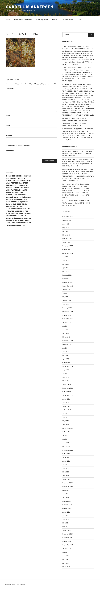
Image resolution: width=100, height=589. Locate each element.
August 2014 (66, 435)
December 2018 (67, 341)
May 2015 (65, 421)
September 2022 (67, 253)
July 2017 (65, 373)
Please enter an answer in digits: (18, 146)
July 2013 (65, 464)
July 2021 (65, 293)
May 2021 (65, 297)
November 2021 (67, 282)
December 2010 (67, 534)
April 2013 (65, 475)
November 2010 (67, 537)
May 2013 (65, 472)
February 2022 (66, 275)
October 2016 (66, 392)
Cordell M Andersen (29, 7)
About (80, 19)
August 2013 (66, 461)
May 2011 (65, 523)
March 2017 (66, 381)
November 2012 (67, 486)
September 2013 (67, 457)
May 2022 (65, 264)
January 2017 (66, 384)
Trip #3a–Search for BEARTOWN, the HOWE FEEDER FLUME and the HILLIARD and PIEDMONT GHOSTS (77, 153)
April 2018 (65, 359)
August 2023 (66, 220)
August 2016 (66, 399)
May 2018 (65, 355)
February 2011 (66, 526)
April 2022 (65, 268)
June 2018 (65, 351)
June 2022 (65, 260)
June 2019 (65, 330)
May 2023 (65, 227)
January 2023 (66, 242)
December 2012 (67, 483)
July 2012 (65, 494)
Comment (10, 89)
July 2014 (65, 439)
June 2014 (65, 443)
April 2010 (65, 563)
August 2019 (66, 322)
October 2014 (66, 432)
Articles (54, 19)
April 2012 (65, 497)
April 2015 (65, 424)
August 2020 (66, 300)
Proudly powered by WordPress (15, 584)
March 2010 (66, 567)
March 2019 (66, 337)
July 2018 (65, 348)
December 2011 (67, 505)
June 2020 (65, 304)
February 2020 (67, 308)
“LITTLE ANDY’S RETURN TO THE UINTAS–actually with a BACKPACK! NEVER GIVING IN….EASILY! (76, 203)
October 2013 (66, 454)
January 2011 (66, 530)
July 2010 (65, 552)
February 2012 (66, 501)
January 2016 (66, 406)
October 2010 (66, 541)
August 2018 (66, 344)
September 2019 (67, 319)
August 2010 (66, 548)
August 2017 (66, 370)
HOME (8, 19)
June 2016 (65, 402)
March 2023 (66, 235)
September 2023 (67, 217)
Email (8, 125)
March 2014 (66, 446)
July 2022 (65, 257)
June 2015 (65, 417)
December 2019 (67, 311)
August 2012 (66, 490)
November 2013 (67, 450)
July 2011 (65, 516)
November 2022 (67, 246)
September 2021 (67, 286)
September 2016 (67, 395)
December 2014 (67, 428)
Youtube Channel (67, 19)
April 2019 (65, 333)
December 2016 (67, 388)
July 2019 (65, 326)
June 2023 (65, 224)
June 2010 (65, 556)
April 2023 (65, 231)
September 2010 (67, 545)
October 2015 (66, 410)
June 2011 (65, 519)
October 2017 (66, 362)
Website (9, 135)
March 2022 (66, 271)
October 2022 (66, 249)
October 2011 (66, 508)
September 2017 (67, 366)
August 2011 (66, 512)
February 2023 (67, 238)
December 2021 (67, 278)
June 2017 (65, 377)
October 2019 (66, 315)
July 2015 (65, 413)
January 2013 (66, 479)
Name (8, 115)
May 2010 (65, 559)
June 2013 (65, 468)
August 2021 (66, 289)
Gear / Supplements (42, 19)
